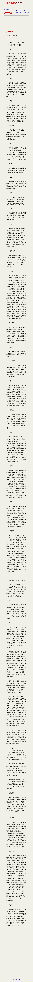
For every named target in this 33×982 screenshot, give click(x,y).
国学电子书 (16, 980)
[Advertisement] (16, 960)
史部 (23, 10)
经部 (20, 10)
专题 (21, 12)
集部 (17, 12)
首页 (16, 10)
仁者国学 (6, 9)
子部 (27, 10)
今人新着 (26, 12)
